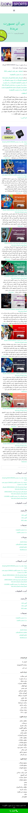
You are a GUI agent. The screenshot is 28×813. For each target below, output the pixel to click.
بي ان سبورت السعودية (16, 74)
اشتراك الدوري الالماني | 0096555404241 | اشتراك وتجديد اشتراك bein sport (15, 444)
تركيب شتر (24, 707)
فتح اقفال (24, 686)
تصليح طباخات (23, 742)
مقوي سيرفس (23, 690)
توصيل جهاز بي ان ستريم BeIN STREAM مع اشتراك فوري (14, 142)
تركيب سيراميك (22, 702)
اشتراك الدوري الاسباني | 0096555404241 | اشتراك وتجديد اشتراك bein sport (15, 409)
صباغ (25, 784)
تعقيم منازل (23, 733)
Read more (7, 157)
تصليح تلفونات (23, 768)
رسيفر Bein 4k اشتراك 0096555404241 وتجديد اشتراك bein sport (15, 310)
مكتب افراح (23, 725)
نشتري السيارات (22, 735)
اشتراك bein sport (18, 77)
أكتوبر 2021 (24, 517)
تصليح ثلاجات (23, 765)
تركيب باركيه (23, 705)
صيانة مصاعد (23, 710)
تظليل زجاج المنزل (21, 787)
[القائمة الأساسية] (14, 10)
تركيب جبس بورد (22, 747)
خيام (25, 794)
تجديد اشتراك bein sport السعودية (14, 87)
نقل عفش (24, 698)
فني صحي (24, 688)
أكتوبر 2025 (24, 515)
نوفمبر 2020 (24, 520)
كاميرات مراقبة (22, 695)
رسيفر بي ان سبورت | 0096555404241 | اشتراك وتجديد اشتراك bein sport (15, 341)
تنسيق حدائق (23, 752)
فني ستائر (24, 749)
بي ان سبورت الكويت (22, 532)
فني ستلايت (23, 676)
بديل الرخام (23, 754)
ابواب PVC (24, 712)
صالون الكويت (23, 728)
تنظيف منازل (23, 720)
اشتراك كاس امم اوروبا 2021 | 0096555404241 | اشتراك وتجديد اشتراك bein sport (15, 244)
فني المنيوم (24, 775)
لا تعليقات (24, 93)
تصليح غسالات (23, 763)
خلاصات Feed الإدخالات (21, 544)
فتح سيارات (23, 700)
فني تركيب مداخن (22, 772)
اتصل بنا (24, 662)
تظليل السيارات (22, 745)
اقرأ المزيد (24, 118)
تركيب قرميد (23, 789)
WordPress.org (23, 549)
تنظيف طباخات (23, 740)
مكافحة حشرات (22, 683)
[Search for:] (14, 467)
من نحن (24, 668)
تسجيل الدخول (23, 541)
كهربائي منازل (23, 693)
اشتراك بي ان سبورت (15, 80)
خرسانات (24, 723)
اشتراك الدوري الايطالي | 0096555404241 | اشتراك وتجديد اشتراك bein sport (15, 374)
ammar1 (21, 71)
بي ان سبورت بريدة (18, 85)
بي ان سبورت (23, 678)
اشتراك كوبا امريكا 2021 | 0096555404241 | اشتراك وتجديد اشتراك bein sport (15, 211)
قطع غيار (24, 796)
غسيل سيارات (23, 777)
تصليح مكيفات (23, 780)
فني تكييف (24, 730)
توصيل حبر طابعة (22, 792)
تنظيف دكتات (23, 737)
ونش (25, 782)
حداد (25, 770)
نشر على (11, 71)
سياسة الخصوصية (22, 665)
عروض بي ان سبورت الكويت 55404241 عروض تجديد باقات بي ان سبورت (14, 175)
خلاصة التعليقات (23, 547)
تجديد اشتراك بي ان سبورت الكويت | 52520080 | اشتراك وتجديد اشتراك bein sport (15, 277)
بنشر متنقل (24, 681)
